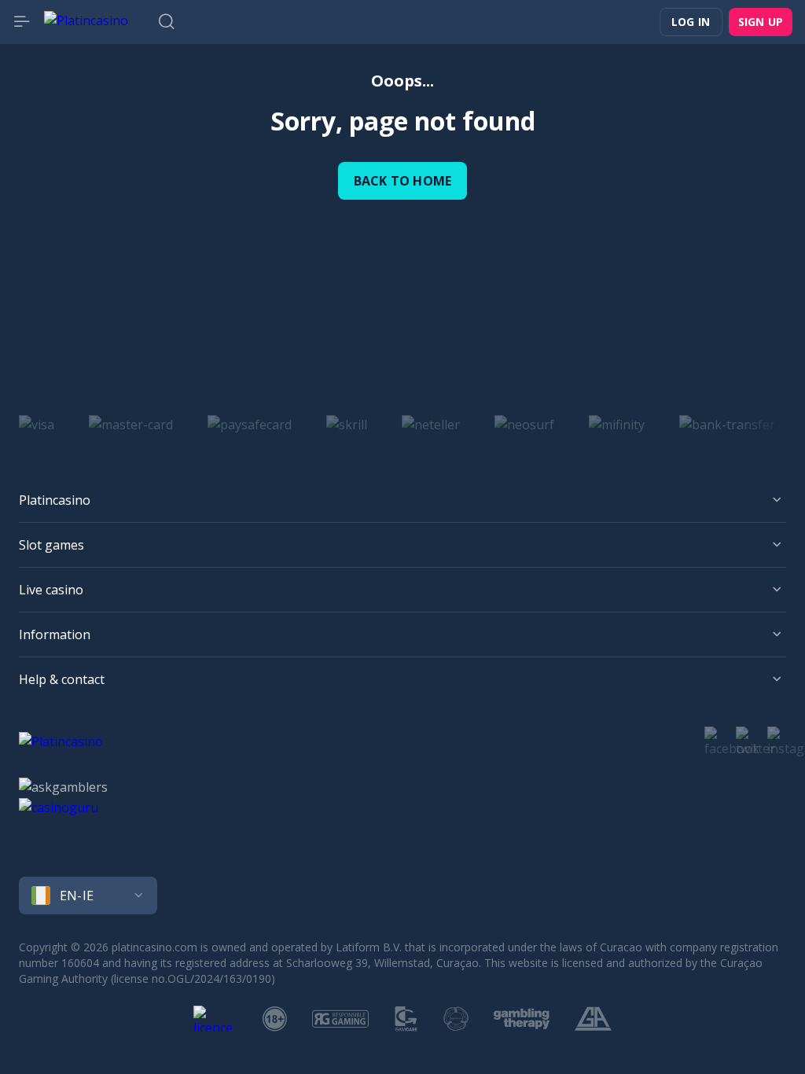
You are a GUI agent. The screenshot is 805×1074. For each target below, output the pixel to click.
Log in (690, 21)
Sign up (760, 21)
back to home (402, 180)
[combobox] (402, 895)
